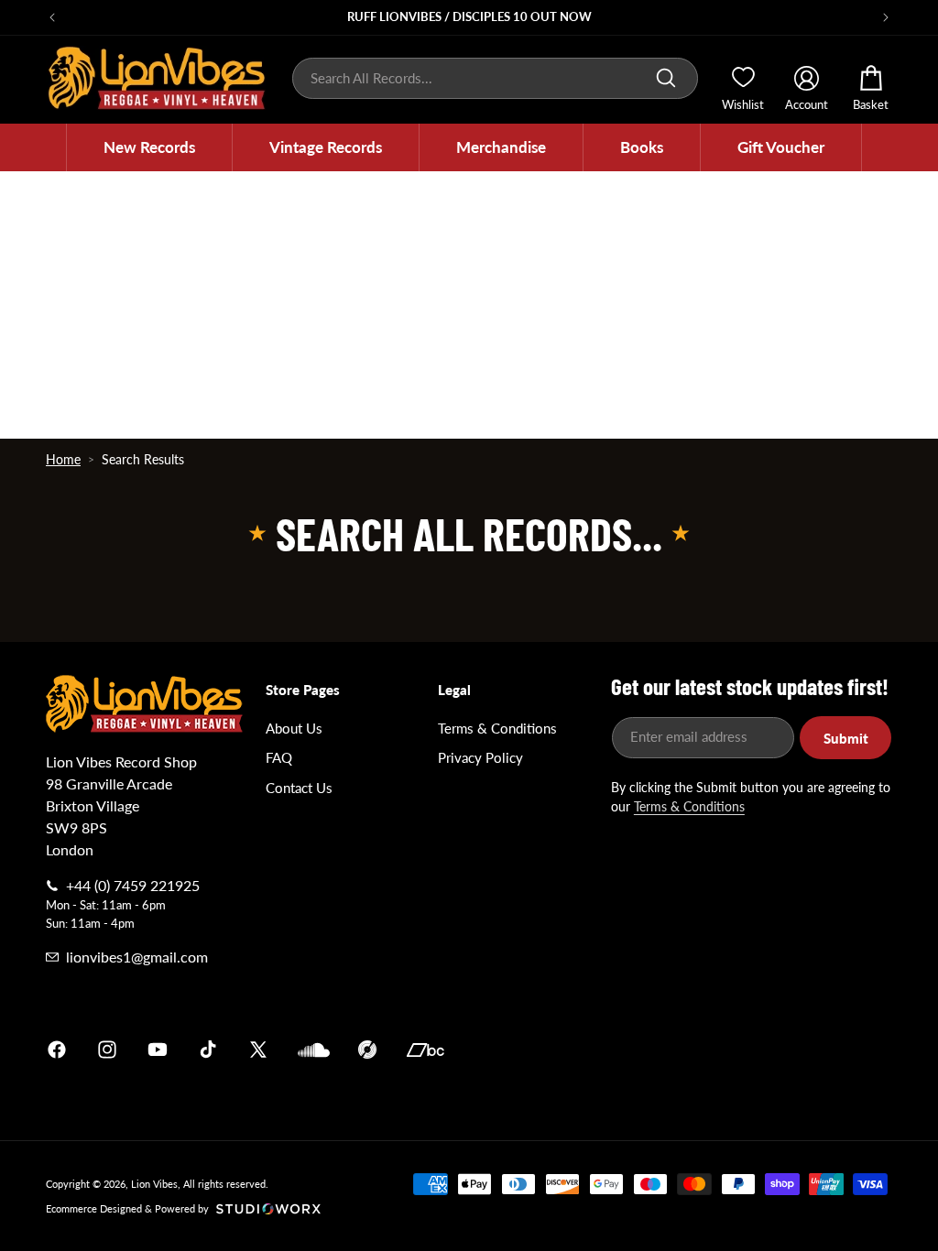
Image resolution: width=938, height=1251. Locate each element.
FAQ (279, 757)
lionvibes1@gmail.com (137, 956)
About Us (294, 728)
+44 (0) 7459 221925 (133, 885)
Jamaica (683, 1049)
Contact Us (299, 787)
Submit (845, 738)
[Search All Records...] (666, 78)
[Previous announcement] (52, 17)
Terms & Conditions (497, 728)
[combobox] (495, 78)
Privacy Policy (480, 757)
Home (63, 459)
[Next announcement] (886, 17)
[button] (149, 147)
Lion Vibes (154, 1184)
